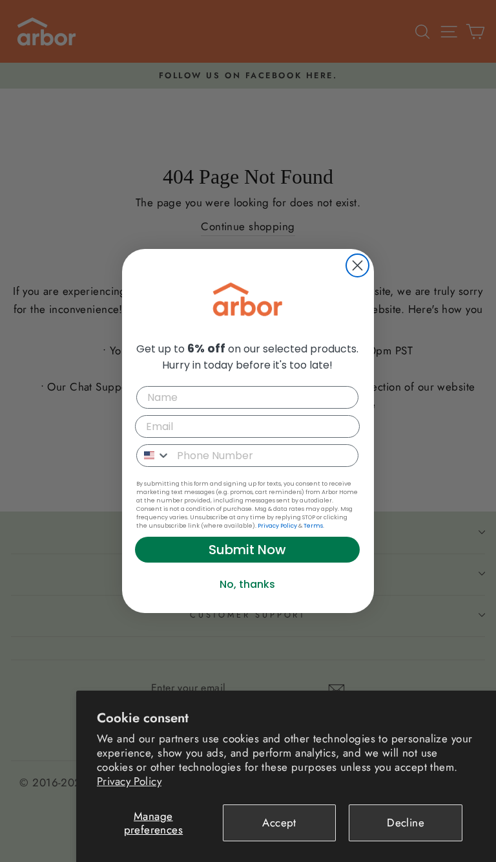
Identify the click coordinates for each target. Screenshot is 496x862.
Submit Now (247, 550)
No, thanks (247, 584)
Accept (279, 822)
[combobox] (153, 455)
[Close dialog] (357, 265)
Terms (313, 526)
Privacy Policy (129, 781)
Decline (405, 822)
